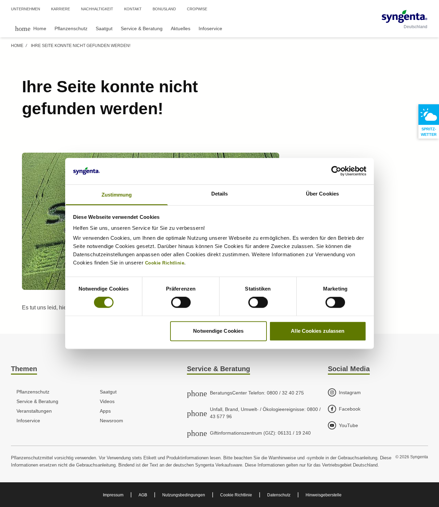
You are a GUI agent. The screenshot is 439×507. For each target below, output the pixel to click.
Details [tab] (219, 194)
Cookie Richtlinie (236, 495)
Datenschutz (278, 495)
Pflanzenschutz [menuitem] (71, 28)
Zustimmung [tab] (117, 195)
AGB (143, 495)
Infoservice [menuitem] (210, 28)
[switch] (181, 302)
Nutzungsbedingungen (183, 495)
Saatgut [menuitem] (104, 28)
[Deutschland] (404, 16)
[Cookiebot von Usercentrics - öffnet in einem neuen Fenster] (336, 171)
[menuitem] (30, 28)
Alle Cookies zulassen (317, 331)
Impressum (113, 495)
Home (17, 45)
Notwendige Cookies (218, 331)
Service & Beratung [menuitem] (142, 28)
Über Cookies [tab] (322, 194)
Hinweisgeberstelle (324, 495)
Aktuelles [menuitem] (180, 28)
